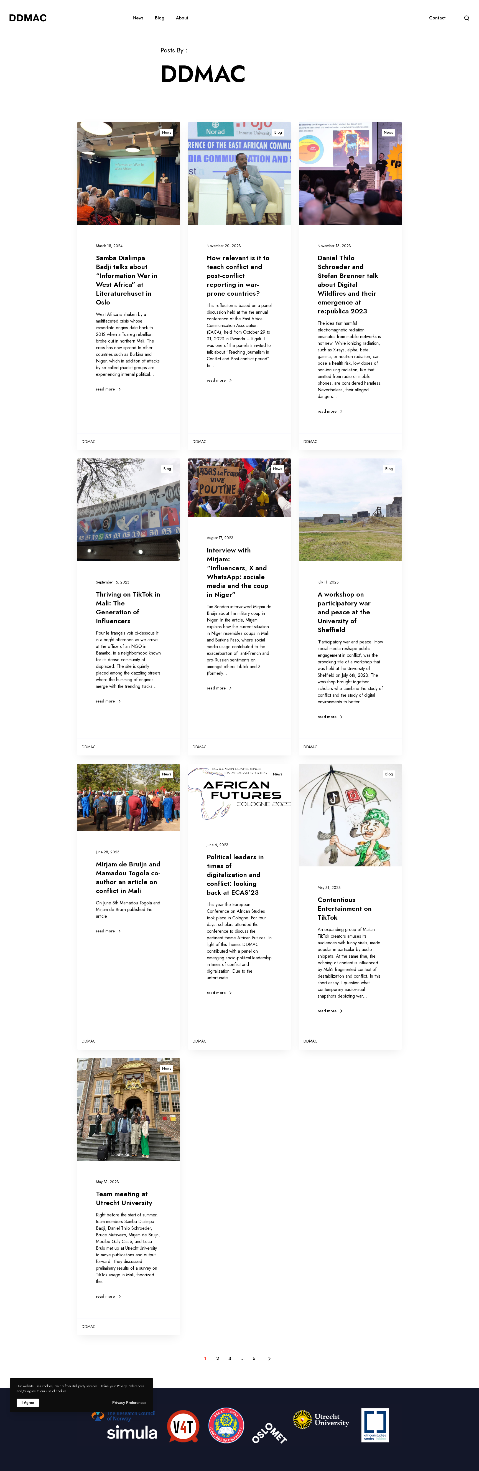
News (166, 132)
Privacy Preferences (129, 1403)
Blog (278, 132)
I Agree (28, 1403)
